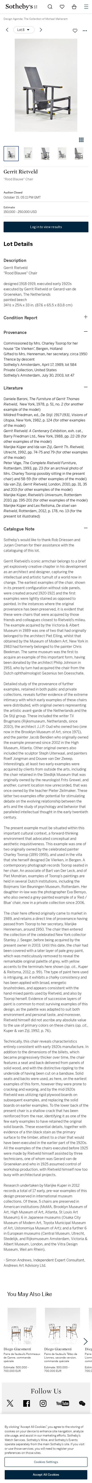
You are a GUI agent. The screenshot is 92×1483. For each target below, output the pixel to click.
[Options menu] (84, 30)
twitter (10, 1403)
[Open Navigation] (86, 6)
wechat (82, 1403)
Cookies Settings (46, 1462)
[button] (46, 85)
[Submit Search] (50, 6)
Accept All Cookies (46, 1475)
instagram (43, 1403)
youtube (62, 1403)
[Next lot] (40, 29)
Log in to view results (46, 227)
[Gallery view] (81, 139)
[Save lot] (75, 30)
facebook (26, 1403)
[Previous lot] (7, 29)
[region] (46, 1448)
